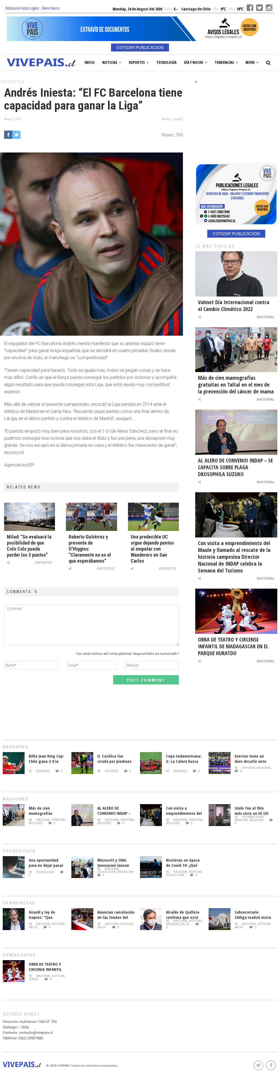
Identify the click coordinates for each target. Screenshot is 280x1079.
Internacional (253, 816)
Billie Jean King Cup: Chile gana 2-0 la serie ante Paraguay (47, 761)
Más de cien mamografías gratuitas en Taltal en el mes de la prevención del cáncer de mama (236, 384)
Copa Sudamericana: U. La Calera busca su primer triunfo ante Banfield (184, 763)
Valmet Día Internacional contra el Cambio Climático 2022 (233, 305)
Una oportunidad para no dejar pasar (46, 862)
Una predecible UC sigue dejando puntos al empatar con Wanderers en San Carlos (152, 549)
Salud (33, 927)
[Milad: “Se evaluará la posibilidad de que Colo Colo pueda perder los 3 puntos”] (29, 517)
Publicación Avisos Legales (22, 8)
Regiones (35, 823)
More (250, 62)
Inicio (89, 62)
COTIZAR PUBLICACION (140, 47)
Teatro (34, 979)
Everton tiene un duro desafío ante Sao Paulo (250, 761)
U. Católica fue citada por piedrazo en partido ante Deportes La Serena (114, 763)
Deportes (137, 62)
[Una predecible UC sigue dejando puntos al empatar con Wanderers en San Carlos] (153, 517)
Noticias (109, 62)
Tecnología (166, 62)
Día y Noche (193, 62)
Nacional (266, 317)
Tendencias (224, 62)
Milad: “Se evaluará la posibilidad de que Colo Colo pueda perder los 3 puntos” (29, 546)
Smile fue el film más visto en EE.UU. (252, 810)
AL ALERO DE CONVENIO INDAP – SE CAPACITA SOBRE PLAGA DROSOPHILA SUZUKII (235, 467)
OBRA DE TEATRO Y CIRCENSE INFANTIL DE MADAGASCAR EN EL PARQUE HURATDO (233, 646)
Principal (59, 819)
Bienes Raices (50, 8)
